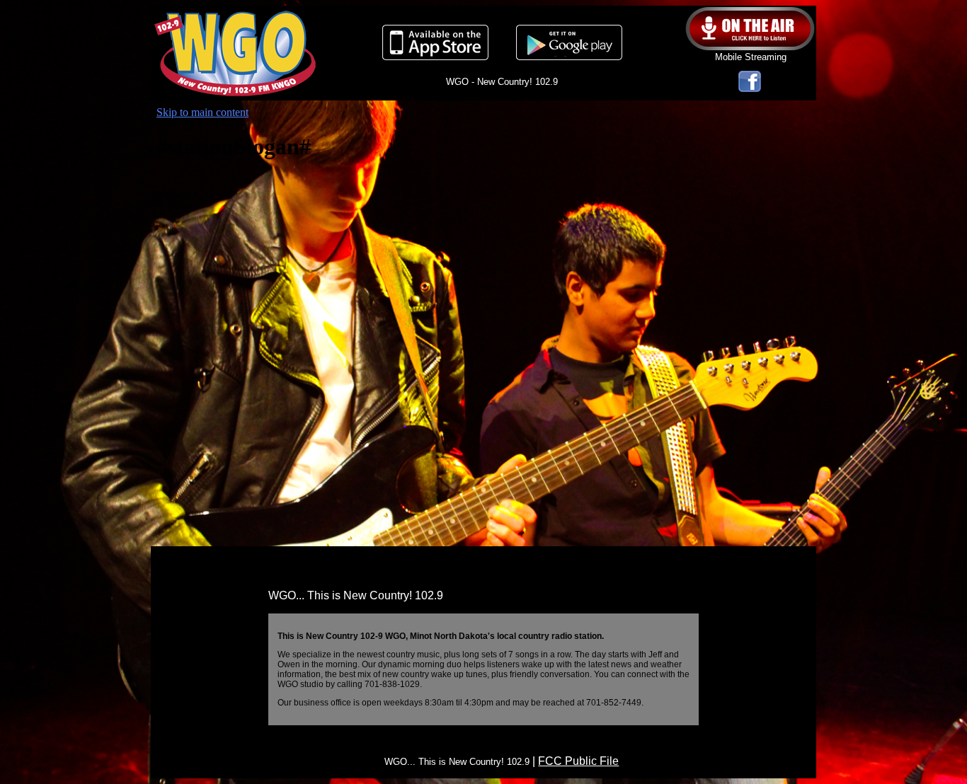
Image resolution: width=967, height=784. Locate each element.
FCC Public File (578, 761)
